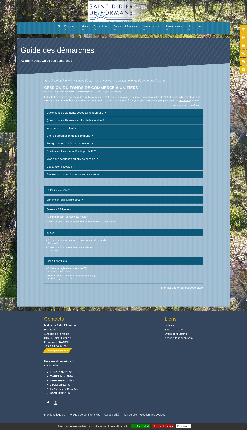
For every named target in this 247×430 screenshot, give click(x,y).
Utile (37, 60)
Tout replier (179, 105)
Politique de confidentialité (84, 414)
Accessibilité (111, 414)
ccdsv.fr (169, 325)
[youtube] (55, 403)
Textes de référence (57, 190)
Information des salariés (61, 128)
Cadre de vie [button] (101, 26)
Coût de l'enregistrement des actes (67, 268)
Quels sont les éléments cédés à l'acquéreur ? (75, 112)
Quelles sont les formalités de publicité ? (71, 151)
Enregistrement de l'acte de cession (68, 143)
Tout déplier (195, 105)
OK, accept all (141, 426)
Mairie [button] (85, 26)
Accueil (26, 60)
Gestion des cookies (152, 414)
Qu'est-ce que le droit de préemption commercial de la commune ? (81, 221)
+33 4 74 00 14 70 (55, 346)
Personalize (183, 426)
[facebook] (48, 403)
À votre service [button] (174, 26)
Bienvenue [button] (70, 26)
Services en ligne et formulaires (63, 199)
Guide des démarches (57, 60)
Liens (171, 319)
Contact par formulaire (57, 350)
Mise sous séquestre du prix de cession (71, 158)
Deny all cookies (164, 426)
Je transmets (104, 80)
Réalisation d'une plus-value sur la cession (73, 174)
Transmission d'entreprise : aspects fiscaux (71, 275)
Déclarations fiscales (59, 166)
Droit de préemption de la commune (68, 135)
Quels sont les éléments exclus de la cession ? (75, 120)
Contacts (54, 319)
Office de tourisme (176, 333)
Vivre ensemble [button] (151, 26)
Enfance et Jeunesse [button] (126, 26)
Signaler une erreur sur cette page (182, 287)
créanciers (184, 100)
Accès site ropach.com (179, 337)
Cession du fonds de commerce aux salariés (70, 247)
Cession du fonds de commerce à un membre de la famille (77, 240)
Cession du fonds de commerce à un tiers (141, 80)
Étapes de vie (84, 80)
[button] (59, 26)
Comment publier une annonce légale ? (68, 217)
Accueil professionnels (58, 80)
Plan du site (129, 414)
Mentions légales (54, 414)
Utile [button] (190, 26)
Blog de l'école (174, 329)
